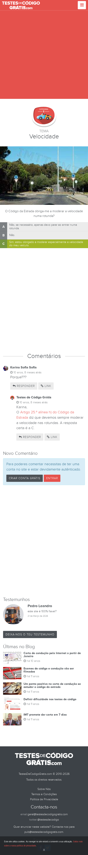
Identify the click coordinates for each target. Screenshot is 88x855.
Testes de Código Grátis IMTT (21, 5)
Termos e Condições (44, 794)
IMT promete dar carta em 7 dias (45, 714)
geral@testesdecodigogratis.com (48, 814)
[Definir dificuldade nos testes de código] (12, 704)
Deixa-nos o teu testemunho (30, 634)
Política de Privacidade (44, 799)
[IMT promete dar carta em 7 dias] (12, 719)
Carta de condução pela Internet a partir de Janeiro (52, 654)
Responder (25, 386)
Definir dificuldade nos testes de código (50, 699)
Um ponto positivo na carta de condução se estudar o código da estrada (52, 685)
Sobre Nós (44, 789)
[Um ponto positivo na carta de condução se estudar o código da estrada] (12, 688)
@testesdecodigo (48, 819)
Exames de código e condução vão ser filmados (49, 670)
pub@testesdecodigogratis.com (43, 832)
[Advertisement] (44, 55)
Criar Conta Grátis (24, 478)
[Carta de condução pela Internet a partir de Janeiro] (12, 658)
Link (47, 386)
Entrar (52, 478)
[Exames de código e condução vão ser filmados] (12, 673)
